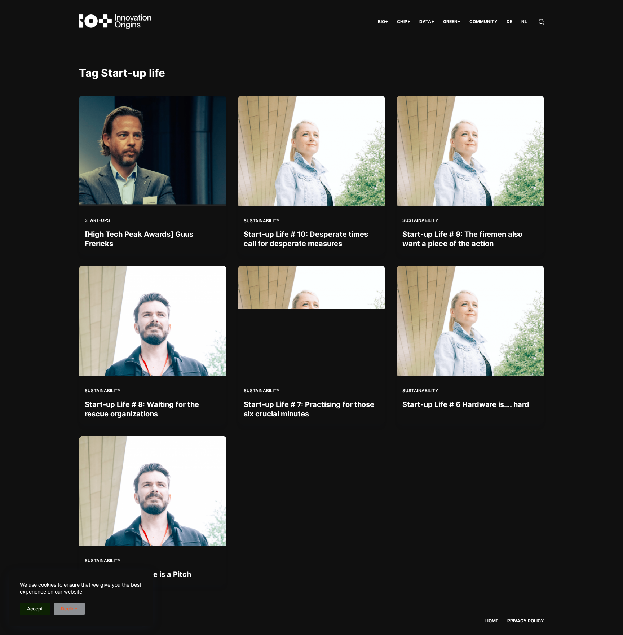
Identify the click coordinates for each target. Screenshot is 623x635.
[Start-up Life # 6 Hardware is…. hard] (470, 321)
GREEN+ (451, 21)
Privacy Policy (525, 620)
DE (509, 21)
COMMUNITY (483, 21)
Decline (69, 609)
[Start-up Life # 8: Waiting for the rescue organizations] (152, 321)
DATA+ (426, 21)
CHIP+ (403, 21)
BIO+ (383, 21)
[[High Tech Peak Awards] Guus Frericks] (152, 151)
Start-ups (97, 220)
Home (491, 620)
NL (524, 21)
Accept (35, 609)
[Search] (541, 22)
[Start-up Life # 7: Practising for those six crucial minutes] (311, 321)
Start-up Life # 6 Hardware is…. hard (465, 404)
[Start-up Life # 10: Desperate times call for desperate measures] (311, 151)
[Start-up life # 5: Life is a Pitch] (152, 491)
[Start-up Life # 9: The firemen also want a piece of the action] (470, 151)
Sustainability (261, 220)
